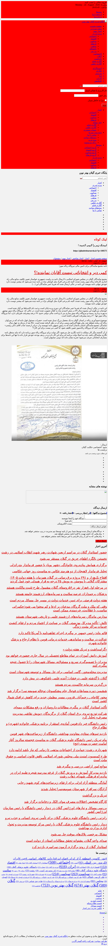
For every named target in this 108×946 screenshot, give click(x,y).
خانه (100, 891)
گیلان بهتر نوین (57, 885)
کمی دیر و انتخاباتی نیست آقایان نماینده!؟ (70, 272)
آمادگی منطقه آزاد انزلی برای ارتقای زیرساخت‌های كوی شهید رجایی (62, 782)
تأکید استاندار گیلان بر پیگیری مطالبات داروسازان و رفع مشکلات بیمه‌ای (60, 707)
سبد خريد (92, 140)
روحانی (21, 871)
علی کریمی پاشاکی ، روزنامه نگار (68, 877)
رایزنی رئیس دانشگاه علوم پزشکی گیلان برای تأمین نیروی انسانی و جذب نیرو (56, 818)
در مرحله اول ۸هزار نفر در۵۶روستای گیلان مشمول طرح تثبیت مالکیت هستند (57, 587)
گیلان (99, 56)
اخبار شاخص (77, 258)
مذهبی (93, 46)
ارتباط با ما (97, 14)
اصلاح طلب (20, 863)
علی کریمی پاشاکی (93, 877)
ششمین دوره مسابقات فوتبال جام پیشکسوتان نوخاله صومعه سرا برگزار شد (57, 691)
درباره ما (98, 17)
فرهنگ (93, 44)
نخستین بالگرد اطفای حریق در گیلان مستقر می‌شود (73, 558)
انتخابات (81, 867)
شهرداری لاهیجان (12, 874)
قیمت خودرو (96, 901)
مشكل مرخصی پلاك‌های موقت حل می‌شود (79, 834)
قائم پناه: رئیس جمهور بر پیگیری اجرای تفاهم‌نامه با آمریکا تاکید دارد (62, 633)
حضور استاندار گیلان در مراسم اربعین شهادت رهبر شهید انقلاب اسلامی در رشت (54, 552)
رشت (30, 870)
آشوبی (74, 863)
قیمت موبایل (96, 906)
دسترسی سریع (95, 132)
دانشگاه (93, 49)
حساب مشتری (90, 130)
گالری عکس (96, 64)
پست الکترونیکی (64, 524)
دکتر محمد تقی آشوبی (45, 871)
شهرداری (39, 874)
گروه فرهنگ (91, 155)
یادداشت (98, 59)
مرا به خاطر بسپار (96, 100)
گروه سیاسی (90, 152)
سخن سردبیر (96, 29)
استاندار (43, 863)
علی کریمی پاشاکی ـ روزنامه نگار (41, 877)
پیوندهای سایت (90, 137)
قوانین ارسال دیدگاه (98, 527)
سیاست (80, 874)
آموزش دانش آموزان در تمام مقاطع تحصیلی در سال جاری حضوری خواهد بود (56, 655)
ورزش (93, 51)
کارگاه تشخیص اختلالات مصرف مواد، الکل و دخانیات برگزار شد (65, 801)
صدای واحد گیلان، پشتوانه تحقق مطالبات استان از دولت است (66, 840)
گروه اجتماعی (90, 147)
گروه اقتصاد (91, 150)
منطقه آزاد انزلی (84, 881)
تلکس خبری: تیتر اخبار (92, 908)
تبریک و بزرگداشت (94, 795)
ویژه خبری (97, 34)
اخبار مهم (97, 31)
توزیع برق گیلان (52, 867)
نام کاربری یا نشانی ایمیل (96, 90)
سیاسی (93, 41)
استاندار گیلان (32, 863)
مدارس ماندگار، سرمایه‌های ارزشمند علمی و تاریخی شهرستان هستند (61, 616)
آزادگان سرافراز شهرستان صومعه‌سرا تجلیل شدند (74, 789)
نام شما (68, 521)
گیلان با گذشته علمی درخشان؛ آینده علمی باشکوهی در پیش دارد (65, 678)
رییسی (15, 871)
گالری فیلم (97, 61)
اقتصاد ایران (93, 867)
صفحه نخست (96, 26)
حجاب (41, 867)
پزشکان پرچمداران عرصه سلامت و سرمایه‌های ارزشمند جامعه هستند (61, 594)
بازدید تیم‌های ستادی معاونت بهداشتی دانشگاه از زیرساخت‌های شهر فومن (58, 733)
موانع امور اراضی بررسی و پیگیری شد (82, 766)
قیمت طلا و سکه (94, 903)
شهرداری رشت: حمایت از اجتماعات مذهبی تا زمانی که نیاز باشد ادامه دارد (58, 750)
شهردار (48, 874)
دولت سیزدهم (62, 871)
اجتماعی (92, 36)
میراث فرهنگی (71, 881)
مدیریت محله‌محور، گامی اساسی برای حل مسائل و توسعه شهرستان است (58, 672)
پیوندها (99, 12)
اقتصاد (93, 39)
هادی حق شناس (33, 881)
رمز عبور (103, 95)
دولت (71, 871)
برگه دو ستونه (90, 142)
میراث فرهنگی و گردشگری (53, 881)
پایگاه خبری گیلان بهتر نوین (56, 936)
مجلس (97, 881)
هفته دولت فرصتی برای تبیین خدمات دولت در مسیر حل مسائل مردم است (58, 600)
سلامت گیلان (96, 874)
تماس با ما (91, 135)
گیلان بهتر (86, 885)
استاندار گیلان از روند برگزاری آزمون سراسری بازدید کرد (69, 847)
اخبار (99, 110)
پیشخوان (57, 258)
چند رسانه (97, 122)
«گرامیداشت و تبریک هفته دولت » (85, 649)
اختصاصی (97, 54)
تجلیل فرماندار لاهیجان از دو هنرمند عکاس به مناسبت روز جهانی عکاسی (59, 571)
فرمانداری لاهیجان (22, 877)
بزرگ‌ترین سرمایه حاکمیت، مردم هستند (81, 684)
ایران (67, 867)
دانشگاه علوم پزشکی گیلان (22, 867)
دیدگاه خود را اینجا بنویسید (73, 518)
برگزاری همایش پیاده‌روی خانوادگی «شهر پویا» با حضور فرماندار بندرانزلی (58, 565)
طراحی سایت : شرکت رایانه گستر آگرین (89, 941)
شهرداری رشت (27, 874)
